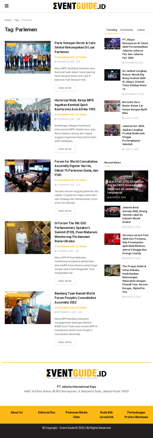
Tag (17, 20)
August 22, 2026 (132, 297)
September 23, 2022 (66, 312)
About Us (17, 412)
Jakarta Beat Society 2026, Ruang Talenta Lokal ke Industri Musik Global (134, 214)
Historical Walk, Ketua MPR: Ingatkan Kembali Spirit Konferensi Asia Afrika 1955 (75, 104)
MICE (11, 102)
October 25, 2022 (65, 119)
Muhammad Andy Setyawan (72, 57)
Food (11, 44)
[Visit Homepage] (79, 6)
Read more (67, 88)
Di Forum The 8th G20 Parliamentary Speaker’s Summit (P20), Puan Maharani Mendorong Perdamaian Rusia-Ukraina (76, 232)
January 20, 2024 (65, 62)
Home (8, 20)
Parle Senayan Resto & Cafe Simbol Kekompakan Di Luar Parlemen (75, 47)
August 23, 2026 (117, 197)
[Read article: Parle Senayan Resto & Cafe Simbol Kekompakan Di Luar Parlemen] (28, 57)
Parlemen (27, 20)
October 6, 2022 (64, 251)
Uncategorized (18, 295)
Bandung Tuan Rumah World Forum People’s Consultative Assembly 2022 (75, 298)
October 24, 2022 (65, 185)
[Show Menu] (7, 6)
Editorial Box (46, 412)
